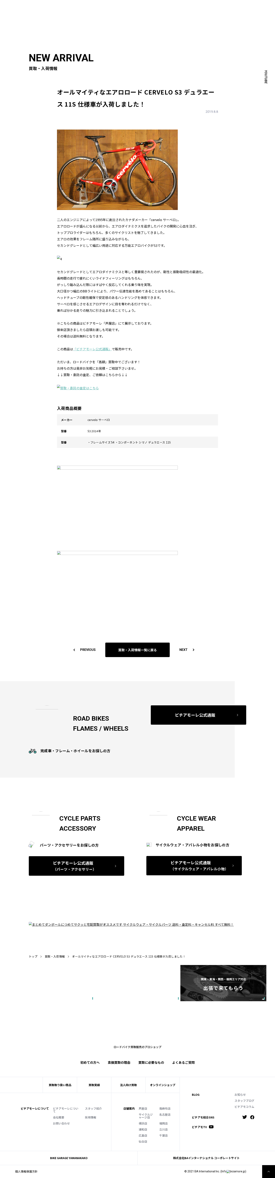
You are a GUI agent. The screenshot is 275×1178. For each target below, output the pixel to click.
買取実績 (88, 13)
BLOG (196, 1094)
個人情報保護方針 (26, 1171)
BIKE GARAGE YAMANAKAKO (69, 1158)
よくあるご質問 (162, 13)
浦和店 (143, 1129)
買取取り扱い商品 (60, 1085)
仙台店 (143, 1141)
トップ (33, 956)
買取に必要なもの (151, 1062)
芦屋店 (143, 1108)
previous (88, 650)
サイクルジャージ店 (146, 1116)
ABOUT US (78, 7)
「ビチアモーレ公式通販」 (92, 349)
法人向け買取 (108, 13)
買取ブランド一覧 (134, 13)
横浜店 (143, 1123)
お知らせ (240, 1094)
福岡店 (163, 1123)
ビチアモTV (199, 1126)
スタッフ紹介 (93, 1108)
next (183, 650)
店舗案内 (129, 1108)
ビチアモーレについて (65, 1110)
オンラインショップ (162, 1085)
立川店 (163, 1129)
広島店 (143, 1135)
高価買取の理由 (119, 1062)
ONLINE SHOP (131, 7)
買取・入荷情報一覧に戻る (137, 649)
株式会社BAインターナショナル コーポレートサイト (206, 1158)
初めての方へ (69, 13)
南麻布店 (165, 1108)
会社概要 (58, 1117)
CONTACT (151, 7)
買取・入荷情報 (55, 956)
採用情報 (90, 1117)
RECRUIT (168, 7)
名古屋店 (165, 1114)
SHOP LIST (110, 7)
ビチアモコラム (244, 1106)
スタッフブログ (244, 1100)
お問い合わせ (61, 1123)
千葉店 (163, 1135)
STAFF (94, 7)
